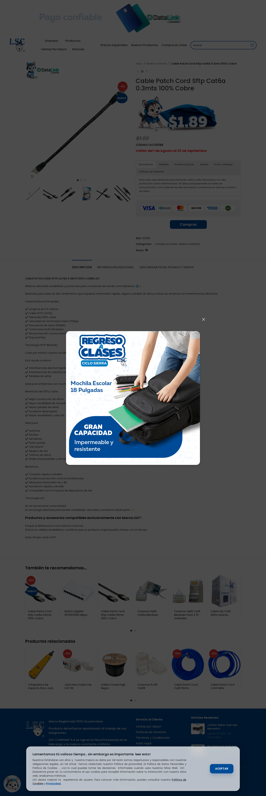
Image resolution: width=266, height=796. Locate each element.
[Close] (203, 319)
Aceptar (221, 769)
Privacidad (53, 783)
